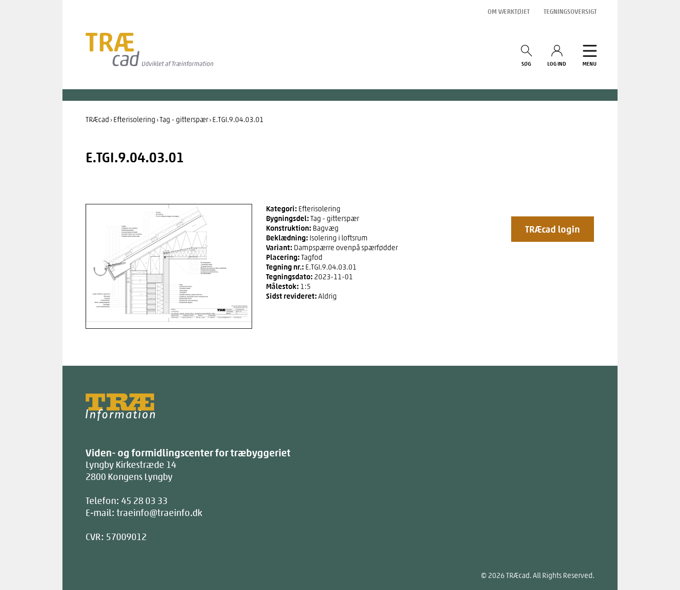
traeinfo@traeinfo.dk (159, 512)
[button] (552, 229)
